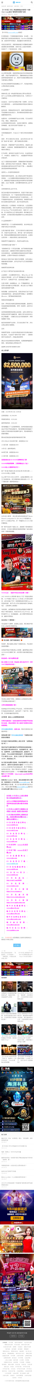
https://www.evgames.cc (14, 891)
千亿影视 (22, 1362)
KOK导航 (20, 1358)
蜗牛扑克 (4, 1371)
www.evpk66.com (12, 863)
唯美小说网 (11, 1364)
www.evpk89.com (22, 787)
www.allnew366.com (13, 913)
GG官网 (22, 1360)
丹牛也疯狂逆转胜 (17, 735)
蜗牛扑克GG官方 (20, 1353)
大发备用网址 (20, 1371)
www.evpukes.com (13, 886)
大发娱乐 (12, 1375)
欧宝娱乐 (14, 1358)
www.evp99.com (24, 782)
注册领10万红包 (8, 1362)
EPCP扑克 (29, 1369)
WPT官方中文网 (21, 1369)
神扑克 (4, 1353)
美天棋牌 (20, 1349)
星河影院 (4, 1364)
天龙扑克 (23, 1364)
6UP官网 (13, 1355)
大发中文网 (5, 1375)
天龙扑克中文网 (7, 1347)
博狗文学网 (29, 1353)
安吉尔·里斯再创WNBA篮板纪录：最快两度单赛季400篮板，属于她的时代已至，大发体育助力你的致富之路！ (25, 1017)
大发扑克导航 (20, 1355)
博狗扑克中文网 (9, 1344)
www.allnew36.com (13, 908)
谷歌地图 (26, 1381)
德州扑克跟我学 (19, 1342)
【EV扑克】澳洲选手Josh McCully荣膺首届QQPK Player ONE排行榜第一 (25, 954)
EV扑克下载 (18, 1366)
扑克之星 (30, 1364)
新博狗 (14, 1347)
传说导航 (15, 1362)
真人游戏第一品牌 (24, 1373)
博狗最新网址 (10, 1353)
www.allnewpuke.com (14, 919)
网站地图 (22, 1381)
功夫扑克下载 (11, 1371)
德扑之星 (6, 1366)
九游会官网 (15, 1373)
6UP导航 (11, 1342)
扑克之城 (17, 1364)
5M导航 (27, 1360)
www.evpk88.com (12, 869)
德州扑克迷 (17, 2)
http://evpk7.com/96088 (22, 774)
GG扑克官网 (8, 1373)
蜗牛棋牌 (14, 1349)
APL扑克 (13, 1369)
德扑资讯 (16, 6)
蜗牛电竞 (8, 1349)
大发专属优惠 (19, 1375)
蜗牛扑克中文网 (25, 1344)
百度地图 (17, 1381)
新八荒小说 (28, 1351)
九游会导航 (27, 1358)
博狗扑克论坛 (6, 1351)
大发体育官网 (28, 1371)
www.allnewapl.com (13, 924)
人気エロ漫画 (8, 1360)
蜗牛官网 (15, 1360)
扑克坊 (12, 1366)
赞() (18, 945)
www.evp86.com (13, 32)
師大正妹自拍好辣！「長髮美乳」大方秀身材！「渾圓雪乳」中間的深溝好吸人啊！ (8, 955)
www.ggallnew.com (13, 930)
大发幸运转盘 (28, 1375)
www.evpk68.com (12, 875)
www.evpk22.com (12, 830)
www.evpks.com (12, 858)
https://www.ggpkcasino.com (16, 902)
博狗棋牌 (26, 1349)
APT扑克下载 (6, 1369)
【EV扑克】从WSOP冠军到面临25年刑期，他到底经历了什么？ (9, 1038)
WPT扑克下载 (26, 1366)
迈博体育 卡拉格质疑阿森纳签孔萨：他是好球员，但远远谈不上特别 (9, 995)
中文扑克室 (17, 1344)
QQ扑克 (14, 1377)
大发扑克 (13, 1336)
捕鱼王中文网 (27, 1347)
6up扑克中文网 (28, 1342)
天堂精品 (28, 1362)
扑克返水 (20, 1347)
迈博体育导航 (28, 1355)
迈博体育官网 (7, 1358)
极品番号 (22, 1351)
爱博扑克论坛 (14, 1351)
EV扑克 (21, 1336)
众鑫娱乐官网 (5, 1355)
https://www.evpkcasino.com (16, 897)
